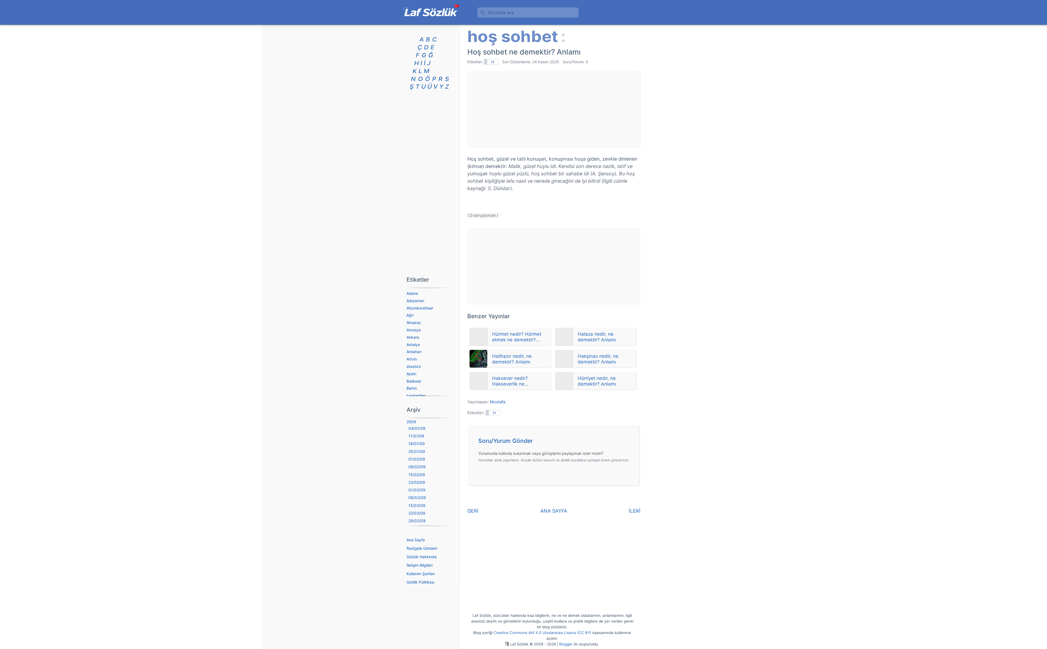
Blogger (566, 644)
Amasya (414, 329)
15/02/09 (416, 474)
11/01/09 (416, 436)
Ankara (413, 337)
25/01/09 (416, 451)
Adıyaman (415, 300)
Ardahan (414, 351)
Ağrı (410, 315)
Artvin (412, 359)
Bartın (412, 388)
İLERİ (634, 511)
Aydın (411, 373)
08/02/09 (417, 466)
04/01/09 (416, 428)
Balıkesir (414, 381)
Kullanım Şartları (421, 573)
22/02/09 (416, 482)
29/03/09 (417, 520)
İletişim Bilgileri (419, 565)
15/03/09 (416, 505)
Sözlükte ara (501, 12)
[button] (555, 442)
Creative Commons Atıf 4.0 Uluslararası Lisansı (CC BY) (542, 632)
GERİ (473, 511)
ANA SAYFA (553, 511)
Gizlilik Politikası (420, 582)
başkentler (416, 395)
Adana (412, 293)
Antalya (413, 344)
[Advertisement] (553, 109)
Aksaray (414, 322)
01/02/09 (416, 459)
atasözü (414, 366)
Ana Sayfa (416, 539)
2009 (411, 421)
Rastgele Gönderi (422, 548)
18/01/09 (416, 443)
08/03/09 (417, 497)
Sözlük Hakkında (422, 556)
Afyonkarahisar (420, 308)
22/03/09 (416, 513)
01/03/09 (416, 490)
